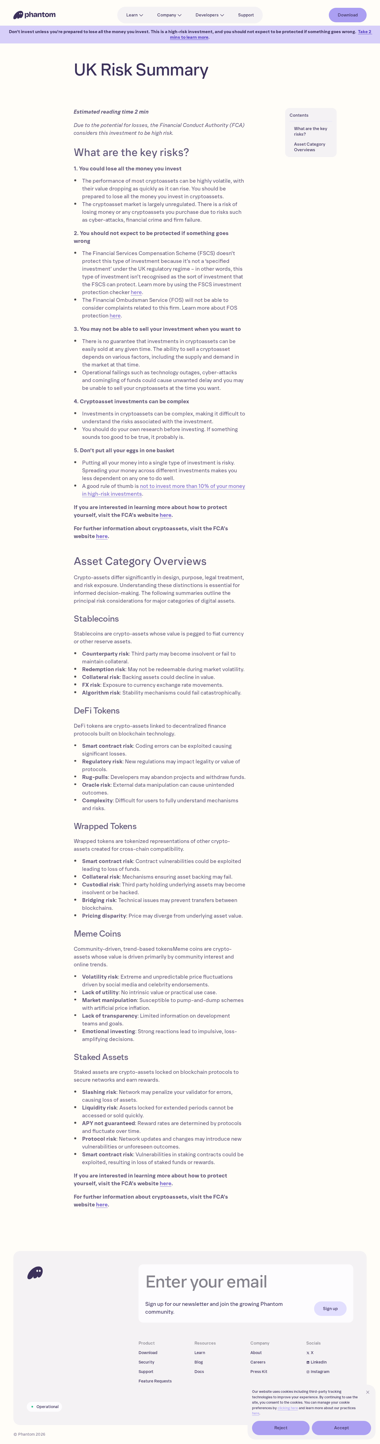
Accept (341, 1427)
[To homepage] (35, 1272)
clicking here (288, 1408)
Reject (281, 1427)
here (136, 292)
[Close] (368, 1392)
